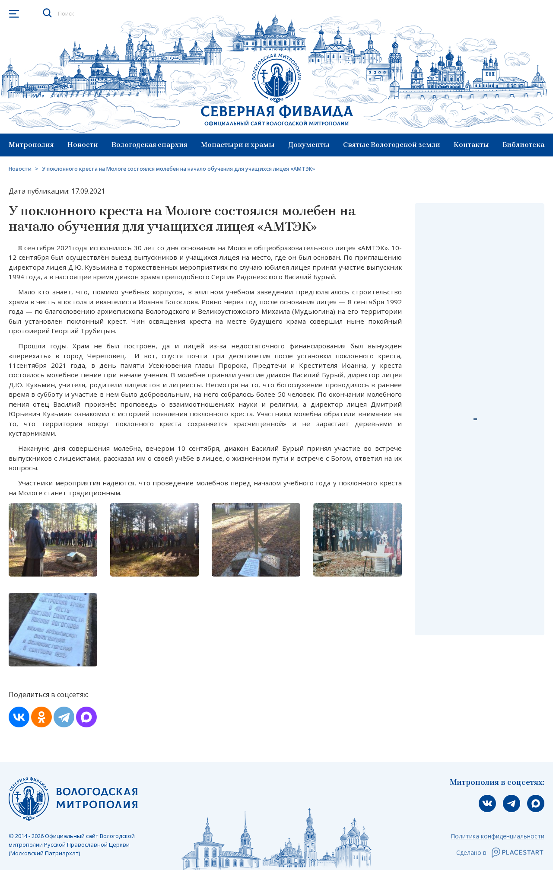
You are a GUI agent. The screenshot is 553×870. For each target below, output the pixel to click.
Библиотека (523, 144)
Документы (309, 144)
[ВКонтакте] (19, 717)
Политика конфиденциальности (497, 836)
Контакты (471, 144)
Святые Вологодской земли (391, 144)
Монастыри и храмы (238, 144)
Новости (82, 144)
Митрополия (31, 144)
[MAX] (86, 717)
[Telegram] (64, 717)
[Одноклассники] (41, 717)
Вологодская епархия (149, 144)
